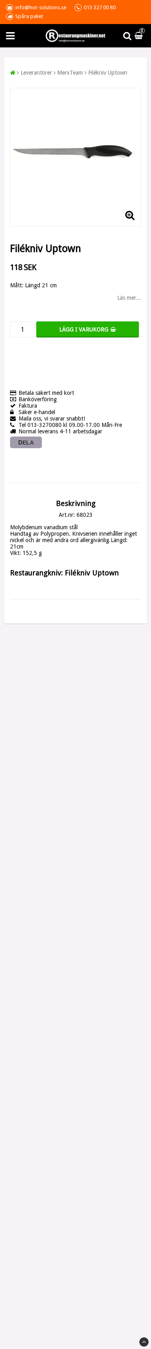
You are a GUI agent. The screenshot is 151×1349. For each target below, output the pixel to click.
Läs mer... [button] (129, 298)
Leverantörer (36, 72)
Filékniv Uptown (107, 72)
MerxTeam (70, 72)
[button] (139, 35)
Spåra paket (29, 16)
